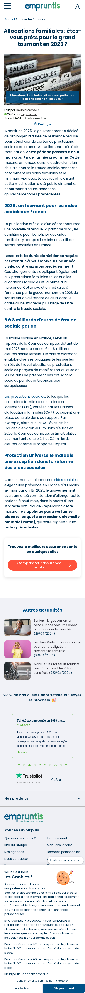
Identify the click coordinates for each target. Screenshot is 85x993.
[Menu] (7, 5)
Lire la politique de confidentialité (26, 974)
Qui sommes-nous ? (20, 838)
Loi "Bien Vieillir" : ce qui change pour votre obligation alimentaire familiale (57, 646)
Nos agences (14, 852)
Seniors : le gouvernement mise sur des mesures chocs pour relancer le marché (55, 624)
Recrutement (57, 838)
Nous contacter (16, 858)
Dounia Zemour (27, 110)
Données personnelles (63, 852)
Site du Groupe (15, 845)
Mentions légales (59, 845)
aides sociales (66, 479)
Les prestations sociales (24, 396)
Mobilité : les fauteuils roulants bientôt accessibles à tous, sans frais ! (57, 668)
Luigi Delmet (29, 114)
